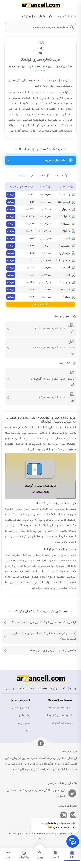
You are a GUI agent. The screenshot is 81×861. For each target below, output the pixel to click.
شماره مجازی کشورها (59, 715)
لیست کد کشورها (62, 723)
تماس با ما (23, 723)
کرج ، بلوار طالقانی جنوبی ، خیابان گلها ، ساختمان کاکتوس (36, 793)
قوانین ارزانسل (21, 708)
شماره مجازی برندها (60, 708)
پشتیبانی (24, 715)
